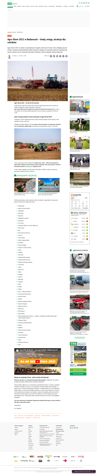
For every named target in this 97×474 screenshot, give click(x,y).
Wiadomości (10, 6)
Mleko (36, 6)
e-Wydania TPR (59, 438)
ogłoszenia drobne (80, 250)
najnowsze (77, 96)
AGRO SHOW (37, 415)
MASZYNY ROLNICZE (29, 415)
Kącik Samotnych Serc (60, 440)
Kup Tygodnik (42, 429)
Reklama (16, 429)
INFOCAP (46, 6)
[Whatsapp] (63, 56)
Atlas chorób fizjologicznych (45, 438)
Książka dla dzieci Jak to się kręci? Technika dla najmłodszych (46, 444)
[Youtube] (84, 3)
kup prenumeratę (78, 374)
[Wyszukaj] (87, 6)
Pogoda (57, 432)
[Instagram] (82, 3)
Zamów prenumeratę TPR (44, 427)
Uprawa (27, 6)
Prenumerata (59, 6)
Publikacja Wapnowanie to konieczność (47, 434)
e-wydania (65, 6)
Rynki (15, 6)
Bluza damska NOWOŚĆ (44, 442)
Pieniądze (19, 6)
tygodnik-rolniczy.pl (11, 32)
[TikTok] (89, 3)
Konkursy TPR (58, 436)
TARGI (15, 415)
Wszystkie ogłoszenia (79, 337)
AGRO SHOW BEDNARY (46, 415)
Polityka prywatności (18, 431)
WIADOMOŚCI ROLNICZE (19, 417)
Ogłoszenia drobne (59, 434)
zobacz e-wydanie (78, 370)
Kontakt (16, 427)
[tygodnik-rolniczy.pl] (12, 3)
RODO (16, 434)
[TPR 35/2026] (78, 354)
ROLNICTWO (20, 415)
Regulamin (17, 432)
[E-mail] (60, 56)
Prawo (23, 6)
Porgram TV (58, 441)
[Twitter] (86, 3)
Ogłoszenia (71, 6)
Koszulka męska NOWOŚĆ (44, 440)
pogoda (77, 194)
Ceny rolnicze (51, 6)
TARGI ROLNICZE (55, 415)
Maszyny (32, 6)
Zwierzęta (41, 6)
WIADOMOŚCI (29, 417)
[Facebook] (79, 3)
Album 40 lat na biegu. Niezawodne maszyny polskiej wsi (46, 431)
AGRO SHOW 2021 (36, 417)
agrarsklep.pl (58, 443)
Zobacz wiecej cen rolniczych (77, 242)
